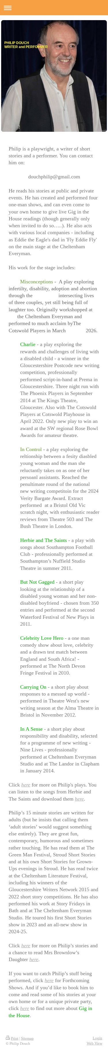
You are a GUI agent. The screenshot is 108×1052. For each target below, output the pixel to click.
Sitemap (27, 1038)
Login (97, 1038)
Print (14, 1038)
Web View (94, 1043)
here (25, 785)
